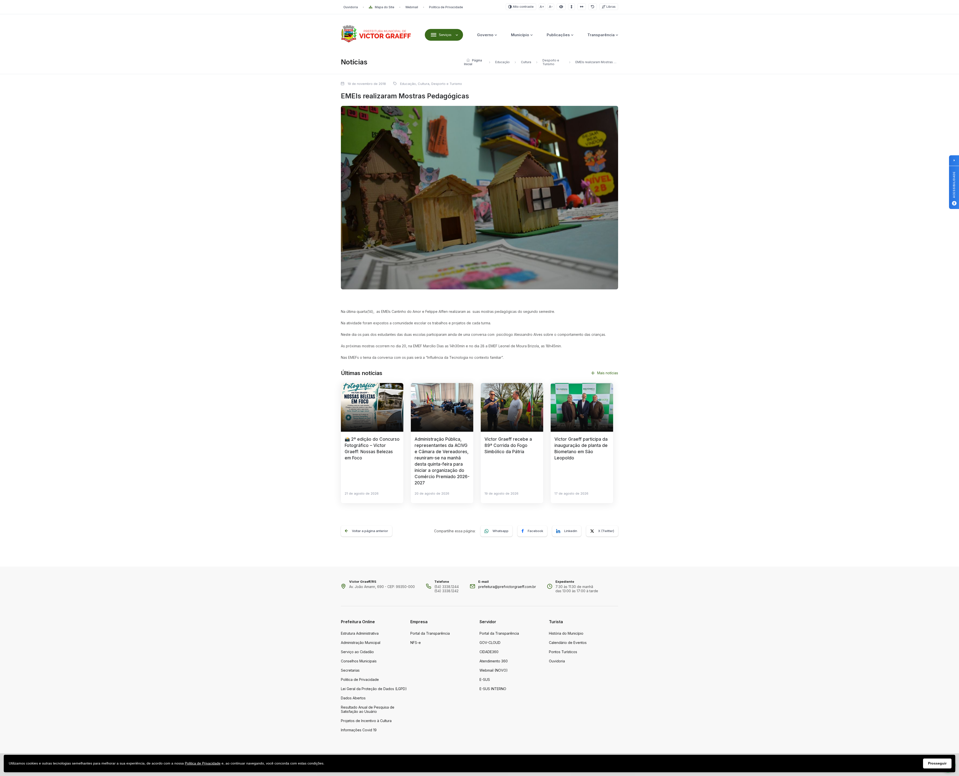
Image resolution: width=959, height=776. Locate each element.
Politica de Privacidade (446, 7)
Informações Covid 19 (359, 730)
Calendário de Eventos (568, 642)
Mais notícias (607, 373)
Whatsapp (500, 531)
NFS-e (415, 642)
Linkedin (570, 531)
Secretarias (350, 670)
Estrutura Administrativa (360, 633)
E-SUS (485, 679)
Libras (611, 6)
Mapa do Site (384, 7)
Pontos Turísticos (563, 652)
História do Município (566, 633)
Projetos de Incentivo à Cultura (366, 721)
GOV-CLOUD (490, 642)
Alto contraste (523, 6)
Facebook (535, 531)
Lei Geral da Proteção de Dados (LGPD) (374, 689)
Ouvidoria (350, 7)
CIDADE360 (489, 652)
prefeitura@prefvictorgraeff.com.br (507, 586)
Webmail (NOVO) (494, 670)
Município (520, 34)
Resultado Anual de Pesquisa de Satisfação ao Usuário (367, 709)
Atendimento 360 (494, 661)
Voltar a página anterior (370, 531)
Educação (502, 62)
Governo (485, 34)
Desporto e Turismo (550, 62)
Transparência (601, 34)
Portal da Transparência (430, 633)
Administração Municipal (360, 642)
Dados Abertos (353, 698)
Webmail (411, 7)
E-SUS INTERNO (493, 689)
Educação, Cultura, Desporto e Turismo (431, 84)
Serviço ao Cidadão (357, 652)
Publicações (558, 34)
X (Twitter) (606, 531)
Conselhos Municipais (359, 661)
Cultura (526, 62)
